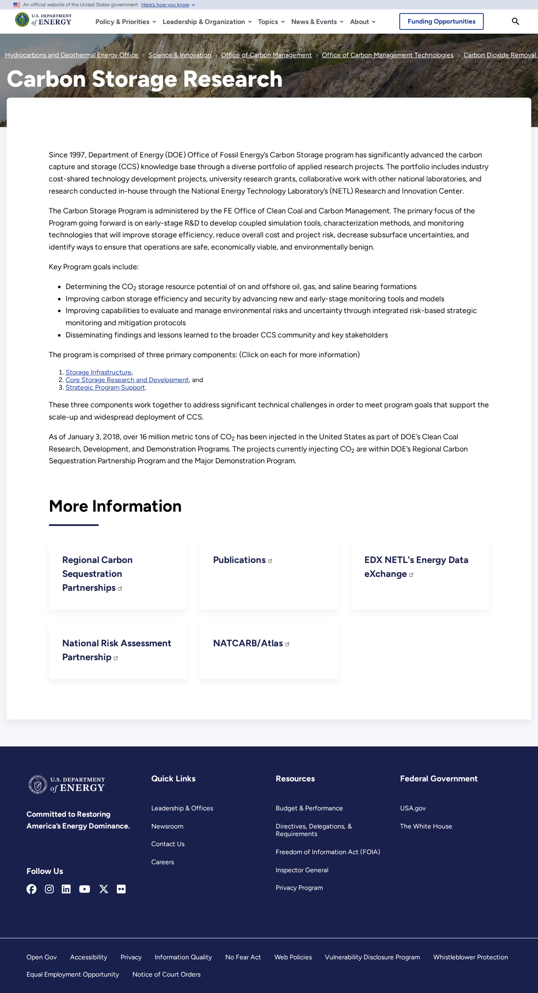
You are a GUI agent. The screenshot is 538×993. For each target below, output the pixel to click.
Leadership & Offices (182, 808)
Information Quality (183, 957)
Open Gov (41, 957)
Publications (240, 560)
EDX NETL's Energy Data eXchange (416, 566)
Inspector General (302, 870)
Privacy (131, 957)
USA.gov (413, 808)
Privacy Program (299, 888)
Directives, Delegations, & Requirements (314, 830)
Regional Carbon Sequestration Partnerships (97, 573)
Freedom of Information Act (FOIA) (328, 852)
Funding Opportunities (441, 21)
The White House (426, 826)
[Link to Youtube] (84, 889)
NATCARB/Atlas (249, 643)
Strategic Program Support (105, 387)
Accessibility (88, 957)
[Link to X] (104, 889)
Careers (162, 862)
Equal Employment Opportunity (72, 974)
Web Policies (293, 957)
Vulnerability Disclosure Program (372, 957)
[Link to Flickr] (121, 889)
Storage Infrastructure (99, 372)
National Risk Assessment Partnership (116, 650)
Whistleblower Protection (470, 957)
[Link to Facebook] (31, 889)
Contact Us (168, 844)
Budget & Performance (309, 808)
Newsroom (167, 826)
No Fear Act (243, 957)
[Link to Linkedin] (66, 889)
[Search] (515, 21)
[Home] (43, 24)
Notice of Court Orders (166, 974)
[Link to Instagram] (49, 889)
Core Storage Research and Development (127, 380)
